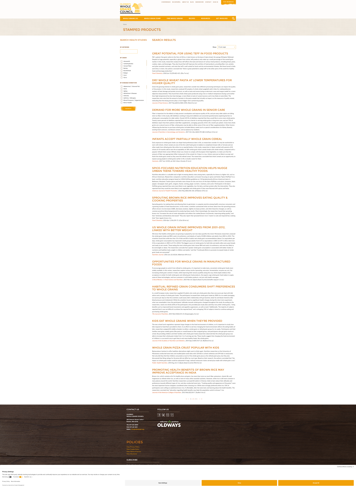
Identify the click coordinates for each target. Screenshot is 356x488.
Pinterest (172, 415)
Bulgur (125, 73)
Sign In (215, 2)
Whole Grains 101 (130, 18)
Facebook (159, 415)
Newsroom (199, 2)
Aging (125, 91)
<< (186, 399)
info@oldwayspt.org (137, 429)
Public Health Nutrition (159, 363)
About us (185, 2)
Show (214, 47)
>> (201, 399)
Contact (208, 2)
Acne (125, 89)
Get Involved (222, 18)
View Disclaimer (132, 454)
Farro (125, 77)
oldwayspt (169, 424)
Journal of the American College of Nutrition (166, 392)
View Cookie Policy (133, 449)
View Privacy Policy (133, 447)
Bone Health (127, 102)
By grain (123, 58)
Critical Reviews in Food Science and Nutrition (167, 279)
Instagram (167, 415)
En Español (176, 2)
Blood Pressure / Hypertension (133, 100)
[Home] (131, 8)
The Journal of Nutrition (160, 314)
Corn (125, 75)
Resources (205, 18)
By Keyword (124, 47)
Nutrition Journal (157, 254)
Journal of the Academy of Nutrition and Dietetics (168, 340)
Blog (192, 2)
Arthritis (126, 96)
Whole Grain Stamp (152, 18)
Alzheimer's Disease (130, 93)
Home (125, 24)
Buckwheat (127, 70)
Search (233, 18)
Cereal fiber (127, 66)
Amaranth (126, 61)
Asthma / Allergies (129, 98)
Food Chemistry (157, 220)
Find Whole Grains (175, 18)
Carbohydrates (128, 63)
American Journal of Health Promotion (164, 191)
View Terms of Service (134, 451)
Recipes (192, 18)
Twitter (163, 415)
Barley (125, 68)
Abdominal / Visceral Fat (131, 86)
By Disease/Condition (128, 83)
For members (228, 2)
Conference (166, 2)
